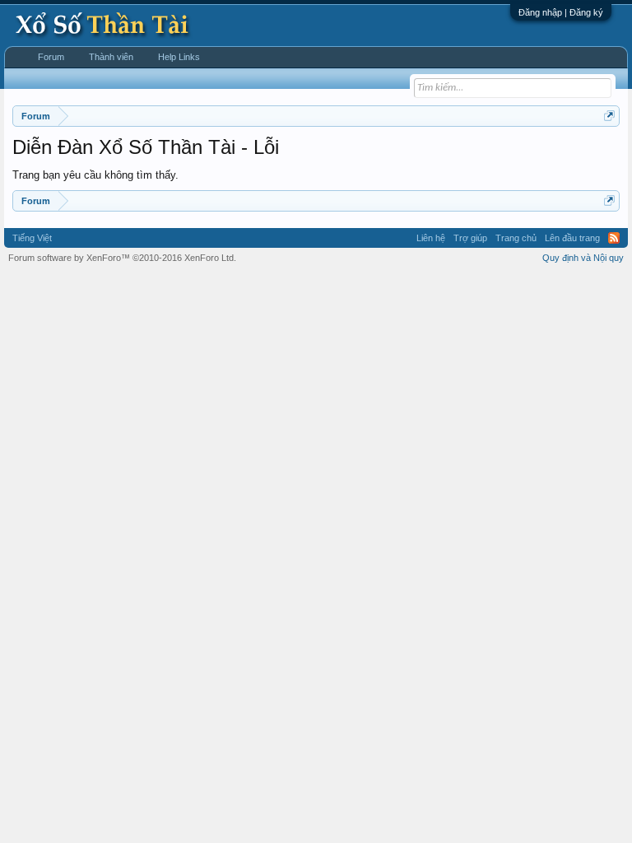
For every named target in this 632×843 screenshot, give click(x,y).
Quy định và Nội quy (583, 258)
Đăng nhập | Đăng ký (560, 12)
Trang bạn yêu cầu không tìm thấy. (95, 175)
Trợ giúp (470, 238)
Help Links (179, 57)
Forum (51, 57)
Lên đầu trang (572, 238)
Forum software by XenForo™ (122, 258)
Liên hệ (430, 238)
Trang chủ (516, 238)
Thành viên (111, 57)
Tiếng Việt (32, 238)
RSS (614, 238)
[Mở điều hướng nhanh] (609, 115)
